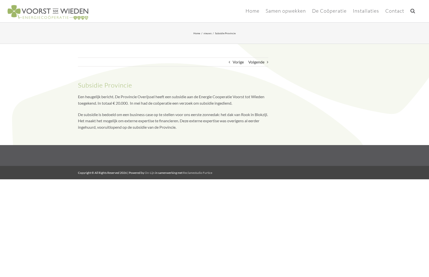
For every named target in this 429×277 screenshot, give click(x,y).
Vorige (238, 62)
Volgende (256, 62)
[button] (412, 10)
